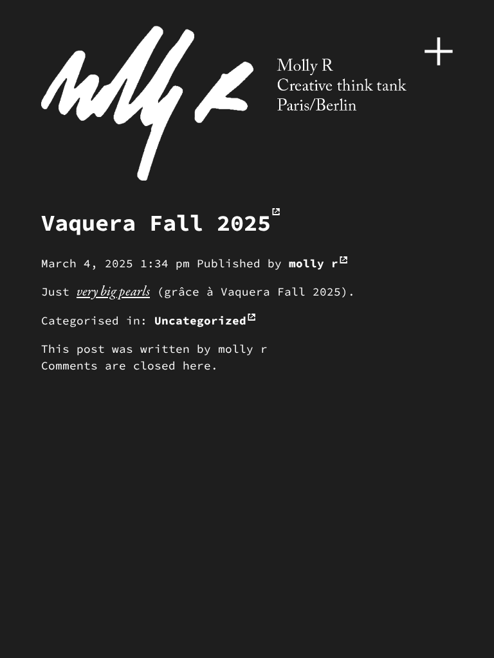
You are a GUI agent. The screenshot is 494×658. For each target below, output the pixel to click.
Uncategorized (200, 321)
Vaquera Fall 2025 (156, 222)
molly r (313, 263)
